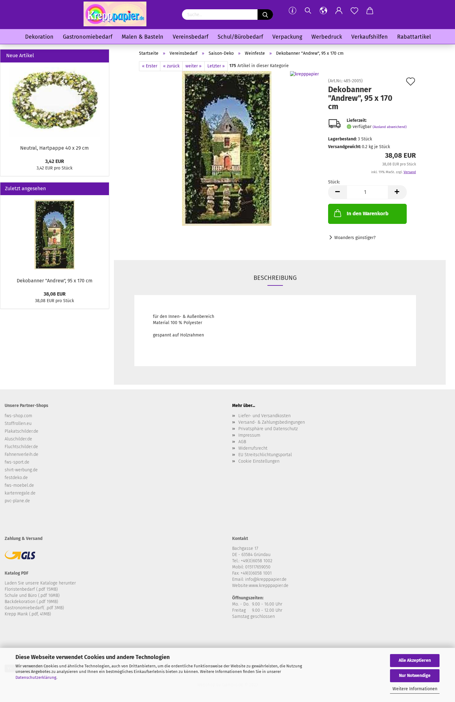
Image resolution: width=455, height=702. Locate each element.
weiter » (193, 66)
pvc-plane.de (17, 500)
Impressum (249, 435)
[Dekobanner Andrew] (226, 148)
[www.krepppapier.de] (115, 14)
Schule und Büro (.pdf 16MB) (32, 595)
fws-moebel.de (19, 485)
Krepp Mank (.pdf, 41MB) (28, 614)
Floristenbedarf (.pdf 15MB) (31, 589)
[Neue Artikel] (101, 55)
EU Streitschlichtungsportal (265, 454)
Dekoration (39, 36)
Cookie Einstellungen (259, 461)
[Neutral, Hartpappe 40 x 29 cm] (54, 102)
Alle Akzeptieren (415, 660)
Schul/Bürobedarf (240, 36)
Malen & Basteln (142, 36)
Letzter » (216, 66)
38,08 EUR (55, 294)
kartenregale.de (20, 493)
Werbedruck (326, 36)
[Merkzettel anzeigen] (354, 11)
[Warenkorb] (370, 11)
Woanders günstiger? (354, 237)
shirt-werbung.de (21, 470)
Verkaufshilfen (369, 36)
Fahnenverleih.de (21, 454)
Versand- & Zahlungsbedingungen (271, 422)
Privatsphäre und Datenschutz (268, 428)
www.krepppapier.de (268, 585)
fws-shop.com (18, 415)
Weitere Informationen (414, 688)
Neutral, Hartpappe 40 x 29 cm (54, 148)
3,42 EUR (54, 161)
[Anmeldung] (339, 11)
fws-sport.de (17, 462)
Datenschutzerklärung (35, 677)
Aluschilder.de (18, 439)
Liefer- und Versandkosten (264, 415)
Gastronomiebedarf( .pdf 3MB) (34, 607)
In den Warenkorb (367, 213)
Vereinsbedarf (190, 36)
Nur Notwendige (415, 675)
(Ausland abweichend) (390, 127)
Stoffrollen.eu (18, 423)
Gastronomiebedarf (87, 36)
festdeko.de (16, 477)
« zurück (171, 66)
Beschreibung (275, 277)
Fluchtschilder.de (21, 446)
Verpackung (287, 36)
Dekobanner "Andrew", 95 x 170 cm (55, 281)
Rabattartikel (414, 36)
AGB (242, 441)
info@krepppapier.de (266, 579)
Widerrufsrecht (252, 448)
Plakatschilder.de (21, 431)
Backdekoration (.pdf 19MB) (31, 601)
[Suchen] (308, 11)
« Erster (149, 66)
